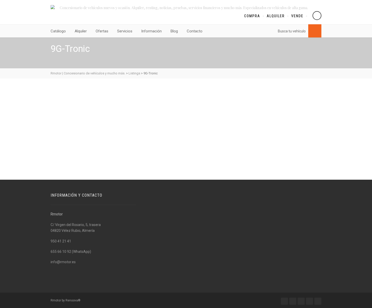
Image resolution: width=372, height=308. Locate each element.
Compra (252, 16)
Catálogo (58, 31)
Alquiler (276, 16)
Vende (297, 16)
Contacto (194, 31)
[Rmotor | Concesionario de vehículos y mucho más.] (53, 7)
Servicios (124, 31)
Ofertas (102, 31)
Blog (174, 31)
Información (151, 31)
